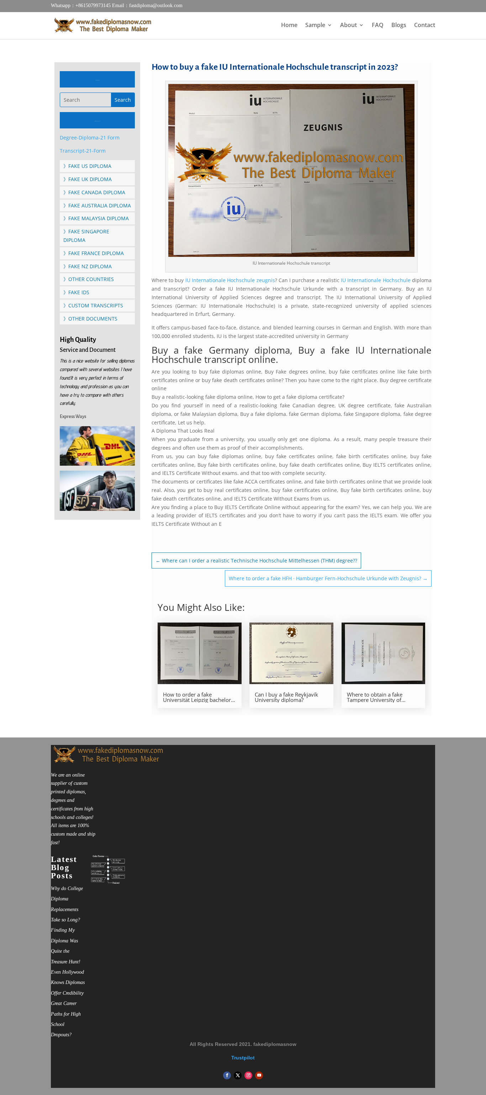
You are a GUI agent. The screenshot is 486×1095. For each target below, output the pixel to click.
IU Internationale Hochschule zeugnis (229, 280)
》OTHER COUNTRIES (88, 279)
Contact (424, 25)
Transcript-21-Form (83, 150)
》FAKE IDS (76, 292)
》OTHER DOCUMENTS (90, 318)
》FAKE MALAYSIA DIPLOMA (96, 218)
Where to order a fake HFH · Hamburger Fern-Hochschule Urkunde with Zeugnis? (328, 578)
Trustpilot (243, 1057)
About (348, 25)
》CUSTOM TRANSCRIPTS (93, 305)
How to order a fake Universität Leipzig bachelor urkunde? (197, 697)
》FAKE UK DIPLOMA (87, 179)
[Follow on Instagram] (248, 1075)
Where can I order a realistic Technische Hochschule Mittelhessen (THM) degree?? (256, 560)
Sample (315, 25)
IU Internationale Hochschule (376, 280)
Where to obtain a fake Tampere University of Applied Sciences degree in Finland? (379, 697)
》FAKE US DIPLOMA (87, 166)
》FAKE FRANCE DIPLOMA (93, 253)
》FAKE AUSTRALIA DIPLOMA (97, 205)
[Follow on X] (238, 1075)
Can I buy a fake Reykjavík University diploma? (286, 697)
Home (289, 25)
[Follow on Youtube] (259, 1075)
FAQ (378, 25)
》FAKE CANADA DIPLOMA (94, 192)
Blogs (398, 25)
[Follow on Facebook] (227, 1075)
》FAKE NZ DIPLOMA (87, 266)
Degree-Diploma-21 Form (90, 137)
